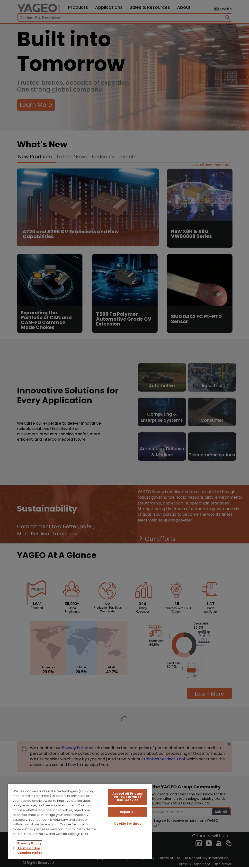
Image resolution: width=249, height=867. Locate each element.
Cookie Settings (127, 823)
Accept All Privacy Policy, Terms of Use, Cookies (127, 796)
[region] (80, 821)
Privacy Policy (29, 843)
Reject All (127, 812)
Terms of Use (28, 848)
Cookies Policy (29, 852)
